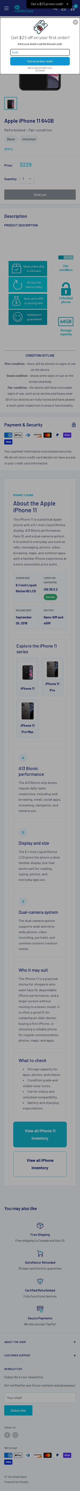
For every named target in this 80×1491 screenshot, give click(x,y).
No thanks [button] (40, 70)
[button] (75, 22)
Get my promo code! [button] (40, 61)
